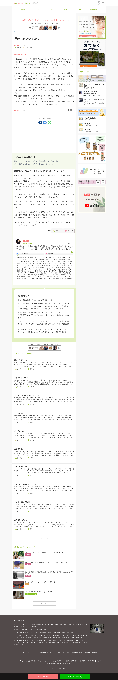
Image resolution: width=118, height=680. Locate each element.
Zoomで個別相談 (43, 677)
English (98, 661)
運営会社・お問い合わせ (54, 663)
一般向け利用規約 (57, 661)
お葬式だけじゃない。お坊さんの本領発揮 (84, 652)
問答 (52, 9)
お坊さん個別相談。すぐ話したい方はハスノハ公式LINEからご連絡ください (44, 20)
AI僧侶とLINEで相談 (75, 677)
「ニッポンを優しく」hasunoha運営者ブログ (34, 652)
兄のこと (16, 32)
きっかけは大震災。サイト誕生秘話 (60, 652)
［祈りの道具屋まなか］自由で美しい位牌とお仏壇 (44, 24)
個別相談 (24, 9)
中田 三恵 (25, 241)
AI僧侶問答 (93, 9)
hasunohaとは (20, 661)
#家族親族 (17, 54)
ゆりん (16, 45)
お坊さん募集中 (30, 661)
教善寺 (70, 243)
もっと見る (44, 538)
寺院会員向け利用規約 (70, 661)
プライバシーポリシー (43, 661)
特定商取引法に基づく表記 (86, 661)
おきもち (70, 230)
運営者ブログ (66, 663)
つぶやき (39, 9)
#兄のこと (23, 54)
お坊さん (66, 9)
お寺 (79, 9)
